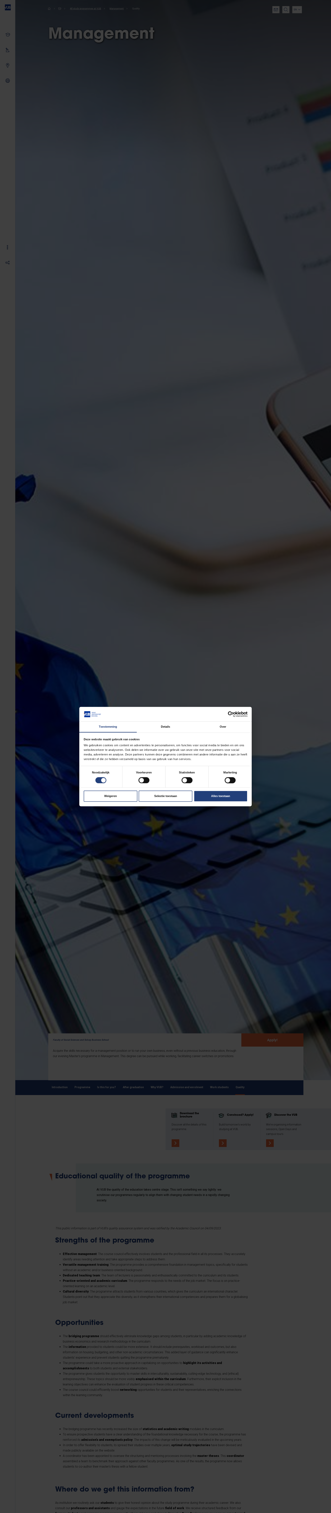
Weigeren (110, 796)
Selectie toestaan (165, 796)
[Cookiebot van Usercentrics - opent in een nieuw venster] (230, 714)
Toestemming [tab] (108, 726)
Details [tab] (165, 726)
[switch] (143, 780)
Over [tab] (223, 726)
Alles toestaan (220, 796)
